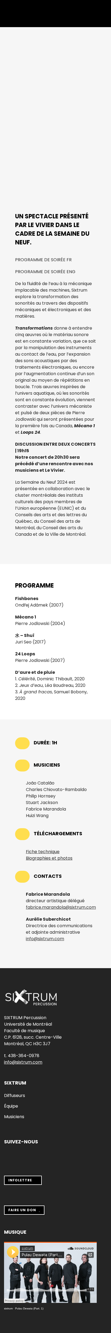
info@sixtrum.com (45, 939)
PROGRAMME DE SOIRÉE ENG (45, 272)
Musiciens (14, 1117)
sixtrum (8, 1308)
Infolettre (20, 1180)
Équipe (11, 1106)
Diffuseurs (14, 1096)
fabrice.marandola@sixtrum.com (61, 907)
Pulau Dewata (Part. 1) (29, 1308)
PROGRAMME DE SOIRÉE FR (43, 260)
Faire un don (22, 1210)
